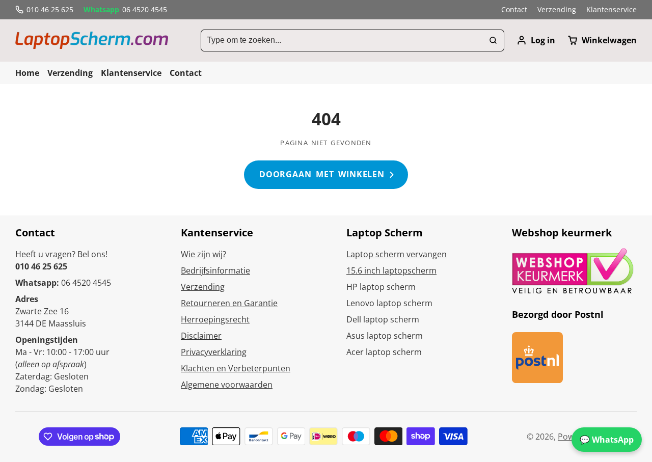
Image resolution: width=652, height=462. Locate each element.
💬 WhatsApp (607, 439)
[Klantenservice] (611, 9)
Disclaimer (201, 335)
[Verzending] (556, 9)
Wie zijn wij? (203, 254)
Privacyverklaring (214, 352)
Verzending (70, 72)
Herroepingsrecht (215, 319)
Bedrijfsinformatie (215, 270)
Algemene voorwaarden (227, 384)
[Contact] (514, 9)
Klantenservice (131, 72)
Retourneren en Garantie (229, 303)
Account (536, 40)
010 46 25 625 (49, 9)
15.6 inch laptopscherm (391, 270)
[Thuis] (91, 40)
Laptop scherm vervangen (396, 254)
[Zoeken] (493, 40)
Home (27, 72)
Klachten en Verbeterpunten (235, 368)
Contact (186, 72)
